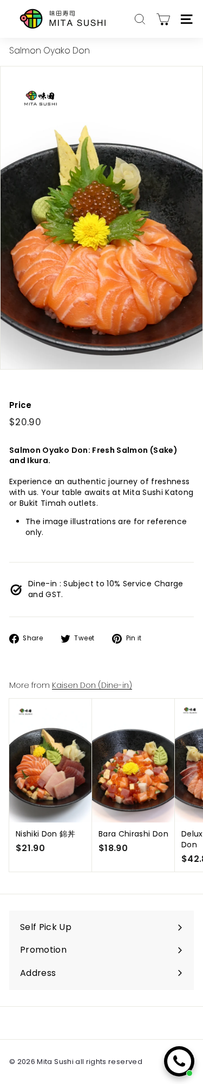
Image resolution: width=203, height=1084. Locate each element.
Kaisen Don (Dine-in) (92, 685)
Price (20, 405)
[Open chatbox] (179, 1061)
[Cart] (163, 19)
